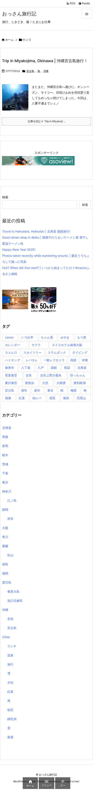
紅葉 (22, 398)
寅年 (24, 390)
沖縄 (45, 71)
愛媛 (5, 546)
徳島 (5, 564)
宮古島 (30, 71)
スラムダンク (57, 352)
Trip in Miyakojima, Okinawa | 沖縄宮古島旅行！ (45, 61)
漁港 (8, 398)
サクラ (36, 345)
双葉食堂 (11, 375)
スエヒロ (11, 352)
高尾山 (81, 398)
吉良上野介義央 (50, 375)
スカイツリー (32, 352)
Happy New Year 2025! (18, 249)
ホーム (9, 39)
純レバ (37, 398)
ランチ (11, 646)
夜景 (10, 737)
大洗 (45, 383)
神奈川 (6, 491)
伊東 (85, 360)
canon (9, 337)
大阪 (5, 528)
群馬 (5, 446)
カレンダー (12, 345)
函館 (54, 367)
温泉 (10, 655)
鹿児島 (6, 582)
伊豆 (10, 518)
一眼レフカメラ (54, 360)
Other (6, 637)
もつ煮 (81, 337)
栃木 (5, 455)
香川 (5, 537)
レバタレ (32, 360)
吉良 (29, 375)
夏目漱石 (11, 383)
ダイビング (79, 352)
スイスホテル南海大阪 (67, 345)
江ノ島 (11, 500)
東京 (50, 390)
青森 (5, 437)
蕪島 (66, 398)
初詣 (67, 367)
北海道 (82, 367)
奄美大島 (13, 591)
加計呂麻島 (14, 600)
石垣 (10, 619)
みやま (64, 337)
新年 (37, 390)
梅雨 (74, 390)
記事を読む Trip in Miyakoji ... (46, 121)
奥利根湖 (80, 383)
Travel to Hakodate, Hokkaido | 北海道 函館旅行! (36, 231)
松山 (10, 555)
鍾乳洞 (11, 719)
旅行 (10, 664)
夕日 (10, 682)
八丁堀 (25, 367)
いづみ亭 (27, 337)
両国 (73, 360)
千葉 (5, 473)
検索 (5, 197)
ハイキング (12, 360)
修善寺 (9, 367)
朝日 (10, 710)
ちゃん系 (47, 337)
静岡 (5, 509)
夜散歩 (29, 383)
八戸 (41, 367)
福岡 (5, 573)
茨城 (5, 464)
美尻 (52, 398)
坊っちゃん (77, 375)
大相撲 (61, 383)
